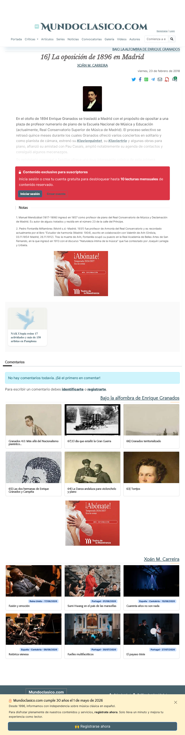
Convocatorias (92, 39)
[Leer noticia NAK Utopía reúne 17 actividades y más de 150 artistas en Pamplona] (27, 319)
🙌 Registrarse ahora (92, 726)
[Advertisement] (92, 8)
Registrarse (162, 31)
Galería (109, 39)
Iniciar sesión (30, 194)
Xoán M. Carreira (92, 65)
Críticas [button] (30, 39)
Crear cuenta (56, 194)
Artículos (47, 39)
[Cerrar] (175, 702)
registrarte (96, 389)
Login (172, 31)
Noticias (73, 39)
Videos (121, 39)
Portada (16, 39)
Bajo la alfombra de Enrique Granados (146, 49)
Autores (134, 39)
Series (60, 39)
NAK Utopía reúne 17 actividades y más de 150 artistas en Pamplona (26, 337)
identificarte (73, 389)
